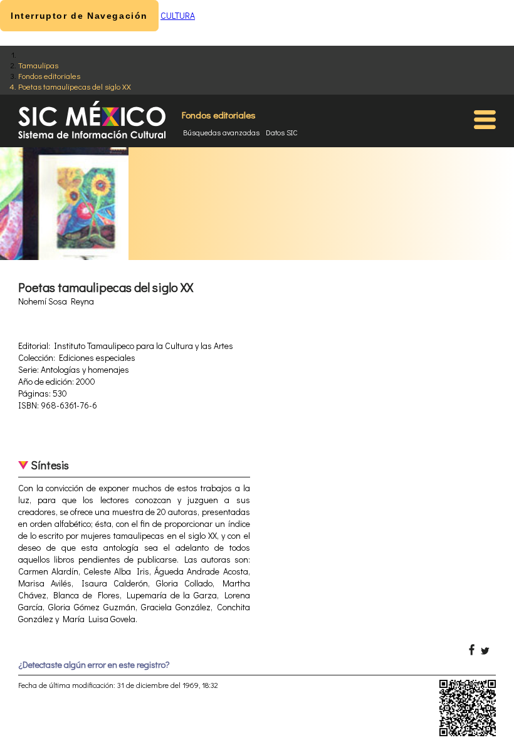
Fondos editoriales (49, 75)
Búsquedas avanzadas (221, 132)
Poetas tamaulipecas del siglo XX (74, 86)
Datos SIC (282, 132)
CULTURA (177, 15)
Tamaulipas (38, 65)
